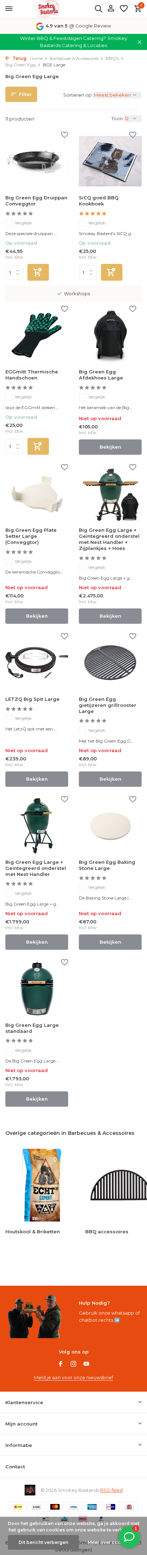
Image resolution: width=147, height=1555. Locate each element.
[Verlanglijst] (124, 9)
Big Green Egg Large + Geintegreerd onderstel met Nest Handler (35, 868)
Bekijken (110, 447)
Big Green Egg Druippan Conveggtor (36, 201)
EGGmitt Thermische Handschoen (31, 375)
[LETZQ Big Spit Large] (36, 662)
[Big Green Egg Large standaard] (36, 988)
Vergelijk (23, 222)
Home (36, 58)
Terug (18, 58)
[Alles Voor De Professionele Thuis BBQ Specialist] (46, 9)
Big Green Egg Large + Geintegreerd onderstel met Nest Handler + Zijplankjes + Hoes (109, 539)
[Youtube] (86, 1364)
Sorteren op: (78, 95)
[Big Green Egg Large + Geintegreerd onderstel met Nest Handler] (36, 825)
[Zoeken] (98, 8)
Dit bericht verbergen (43, 1542)
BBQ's (112, 58)
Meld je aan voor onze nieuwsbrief (73, 1377)
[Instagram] (73, 1364)
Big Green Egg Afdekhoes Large (101, 375)
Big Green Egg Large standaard (32, 1028)
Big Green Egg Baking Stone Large (107, 865)
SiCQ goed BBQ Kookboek (98, 201)
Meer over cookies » (111, 1542)
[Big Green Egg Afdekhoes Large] (110, 335)
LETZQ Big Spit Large (32, 699)
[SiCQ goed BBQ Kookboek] (110, 161)
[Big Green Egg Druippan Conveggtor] (36, 161)
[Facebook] (61, 1364)
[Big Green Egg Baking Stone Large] (110, 825)
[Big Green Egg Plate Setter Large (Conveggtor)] (36, 493)
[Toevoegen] (38, 272)
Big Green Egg (20, 64)
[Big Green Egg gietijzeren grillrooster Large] (110, 662)
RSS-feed (111, 1490)
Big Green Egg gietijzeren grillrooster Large (107, 705)
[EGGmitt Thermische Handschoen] (36, 335)
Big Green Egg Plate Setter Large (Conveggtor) (31, 536)
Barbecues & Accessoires (74, 58)
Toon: (117, 118)
